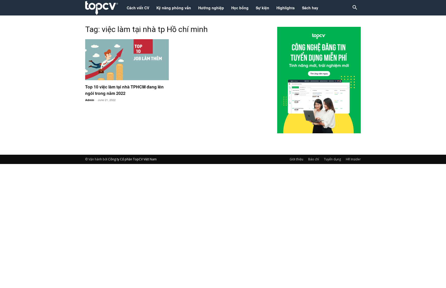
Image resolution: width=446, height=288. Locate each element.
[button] (354, 8)
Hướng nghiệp (211, 7)
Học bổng (240, 7)
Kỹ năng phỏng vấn (173, 7)
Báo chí (313, 159)
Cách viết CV (138, 7)
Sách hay (310, 7)
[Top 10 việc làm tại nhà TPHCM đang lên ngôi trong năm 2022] (127, 59)
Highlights (285, 7)
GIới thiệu (296, 159)
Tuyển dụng (332, 159)
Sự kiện (262, 7)
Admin (89, 100)
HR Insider (353, 159)
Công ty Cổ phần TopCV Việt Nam (132, 159)
